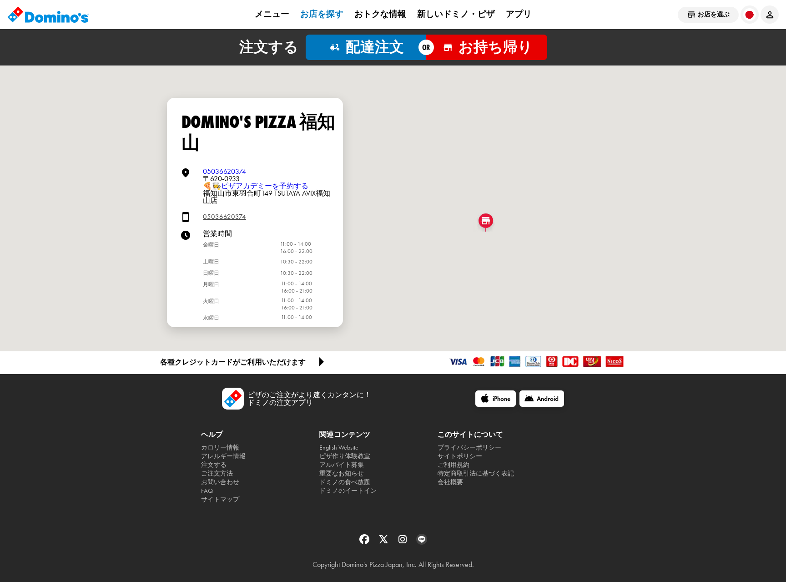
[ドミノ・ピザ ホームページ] (48, 14)
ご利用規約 (453, 465)
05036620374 (224, 171)
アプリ (519, 14)
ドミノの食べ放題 (344, 482)
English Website (338, 447)
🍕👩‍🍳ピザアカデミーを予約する (255, 186)
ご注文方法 (217, 473)
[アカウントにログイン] (770, 14)
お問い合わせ (220, 482)
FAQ (207, 491)
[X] (384, 542)
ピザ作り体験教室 (344, 456)
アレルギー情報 (223, 456)
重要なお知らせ (341, 473)
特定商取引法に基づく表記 (476, 473)
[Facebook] (365, 542)
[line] (421, 542)
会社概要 (450, 482)
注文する (214, 465)
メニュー (272, 14)
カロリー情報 (220, 447)
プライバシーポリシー (469, 447)
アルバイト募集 (341, 465)
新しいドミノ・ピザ (456, 14)
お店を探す (321, 14)
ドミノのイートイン (348, 491)
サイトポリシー (460, 456)
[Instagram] (403, 542)
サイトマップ (220, 499)
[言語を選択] (750, 14)
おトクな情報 (380, 14)
